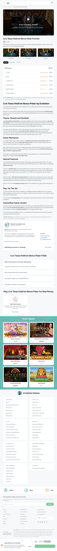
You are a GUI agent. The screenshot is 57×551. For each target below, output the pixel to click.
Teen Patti (8, 481)
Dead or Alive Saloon (36, 407)
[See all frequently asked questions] (47, 490)
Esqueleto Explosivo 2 (46, 239)
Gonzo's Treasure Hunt (37, 427)
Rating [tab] (6, 62)
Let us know (48, 247)
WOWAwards (23, 509)
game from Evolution (29, 111)
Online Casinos (23, 516)
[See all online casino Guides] (5, 490)
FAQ (4, 516)
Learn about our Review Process (11, 241)
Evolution (10, 6)
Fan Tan (7, 421)
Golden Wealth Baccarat (37, 424)
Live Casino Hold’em (10, 449)
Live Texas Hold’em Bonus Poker (13, 459)
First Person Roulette (15, 383)
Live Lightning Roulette (11, 457)
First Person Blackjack (11, 424)
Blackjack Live (9, 413)
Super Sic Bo (9, 479)
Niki (8, 41)
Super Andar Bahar (10, 476)
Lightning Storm (35, 437)
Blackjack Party (9, 415)
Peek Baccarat (35, 457)
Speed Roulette (9, 473)
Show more (22, 218)
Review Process (6, 514)
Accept (29, 546)
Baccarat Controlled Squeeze (12, 405)
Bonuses (22, 523)
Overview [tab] (12, 62)
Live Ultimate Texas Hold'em (38, 443)
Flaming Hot (41, 361)
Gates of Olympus (15, 339)
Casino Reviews (23, 521)
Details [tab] (18, 62)
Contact (5, 512)
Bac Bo (7, 402)
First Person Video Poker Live (12, 437)
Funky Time (34, 421)
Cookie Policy (18, 547)
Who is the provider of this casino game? (16, 272)
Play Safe (5, 519)
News (4, 521)
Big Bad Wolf (44, 237)
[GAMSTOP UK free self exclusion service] (35, 541)
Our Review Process (22, 99)
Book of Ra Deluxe (15, 361)
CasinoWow (16, 529)
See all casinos (15, 311)
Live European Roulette (11, 454)
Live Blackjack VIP (10, 446)
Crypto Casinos (40, 509)
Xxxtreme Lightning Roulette (38, 468)
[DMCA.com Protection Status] (45, 541)
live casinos (40, 183)
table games (49, 106)
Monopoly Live (35, 451)
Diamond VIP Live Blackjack (42, 339)
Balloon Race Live (9, 410)
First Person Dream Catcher (12, 429)
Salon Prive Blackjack (10, 465)
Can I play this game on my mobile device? (17, 278)
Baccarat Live (9, 407)
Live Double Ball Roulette (11, 451)
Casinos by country (41, 512)
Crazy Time (34, 405)
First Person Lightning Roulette (12, 432)
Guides (4, 523)
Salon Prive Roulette (10, 468)
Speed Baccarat (9, 471)
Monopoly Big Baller (36, 449)
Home (5, 6)
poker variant (32, 162)
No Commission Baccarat (37, 454)
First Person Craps (10, 427)
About (4, 509)
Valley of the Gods (45, 235)
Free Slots (22, 514)
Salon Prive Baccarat (36, 459)
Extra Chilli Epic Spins (37, 415)
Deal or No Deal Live (36, 410)
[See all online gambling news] (26, 490)
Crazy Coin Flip (35, 402)
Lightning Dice (35, 435)
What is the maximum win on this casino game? (18, 262)
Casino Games (23, 512)
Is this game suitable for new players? (15, 284)
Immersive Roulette (36, 429)
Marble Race (35, 446)
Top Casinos (23, 519)
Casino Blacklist (40, 514)
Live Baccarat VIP (9, 443)
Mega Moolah (41, 383)
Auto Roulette (9, 399)
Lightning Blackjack (36, 432)
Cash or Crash (35, 399)
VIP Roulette (35, 465)
